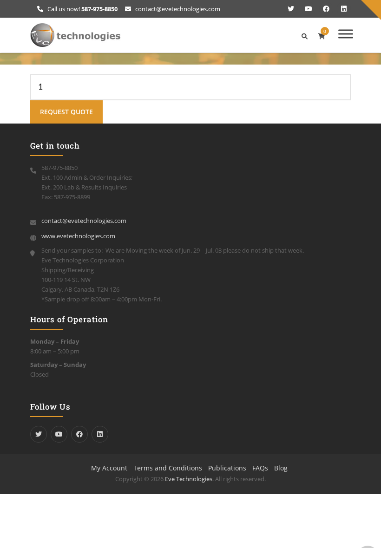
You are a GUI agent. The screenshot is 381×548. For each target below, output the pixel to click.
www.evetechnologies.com (78, 236)
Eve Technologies (188, 479)
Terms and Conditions (167, 467)
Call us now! (82, 9)
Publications (227, 467)
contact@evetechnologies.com (177, 9)
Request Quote (66, 111)
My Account (109, 467)
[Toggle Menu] (345, 33)
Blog (281, 467)
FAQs (260, 467)
